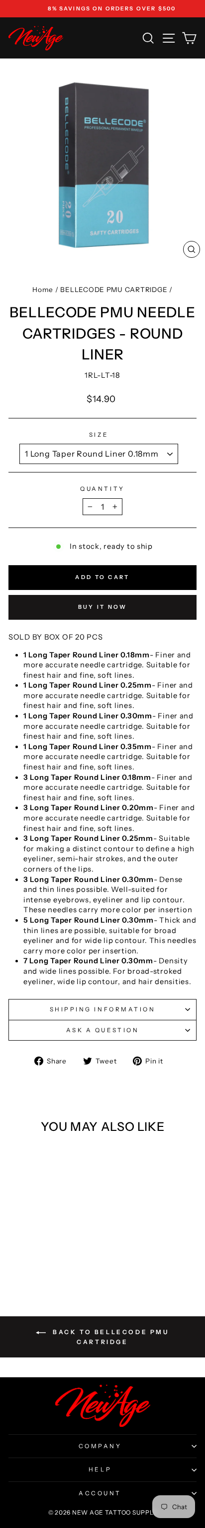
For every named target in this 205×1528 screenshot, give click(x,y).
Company (100, 1446)
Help (100, 1469)
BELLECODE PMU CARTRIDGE (113, 290)
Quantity (102, 488)
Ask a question (102, 1030)
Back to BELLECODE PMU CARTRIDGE (109, 1337)
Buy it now (102, 606)
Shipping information (103, 1009)
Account (100, 1493)
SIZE (98, 434)
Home (42, 290)
